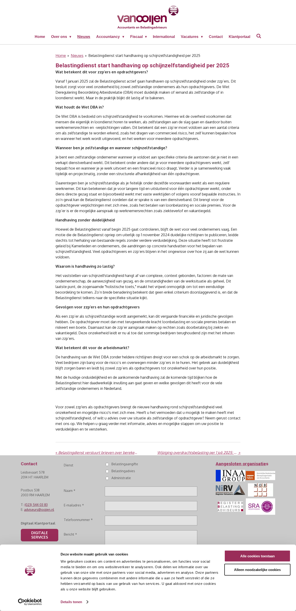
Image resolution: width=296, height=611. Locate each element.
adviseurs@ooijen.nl (39, 510)
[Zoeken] (258, 36)
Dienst (68, 465)
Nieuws (77, 55)
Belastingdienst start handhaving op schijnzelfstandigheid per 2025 (144, 55)
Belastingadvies (123, 471)
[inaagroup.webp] (230, 475)
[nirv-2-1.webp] (230, 490)
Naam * (69, 491)
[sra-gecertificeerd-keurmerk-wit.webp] (260, 506)
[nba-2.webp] (260, 475)
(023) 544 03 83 (36, 505)
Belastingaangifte (124, 464)
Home (61, 55)
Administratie (121, 478)
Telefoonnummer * (78, 520)
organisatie (254, 463)
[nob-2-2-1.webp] (260, 490)
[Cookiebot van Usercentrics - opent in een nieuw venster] (30, 602)
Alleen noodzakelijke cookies (257, 569)
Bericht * (70, 534)
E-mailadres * (74, 505)
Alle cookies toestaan (257, 556)
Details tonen (71, 602)
